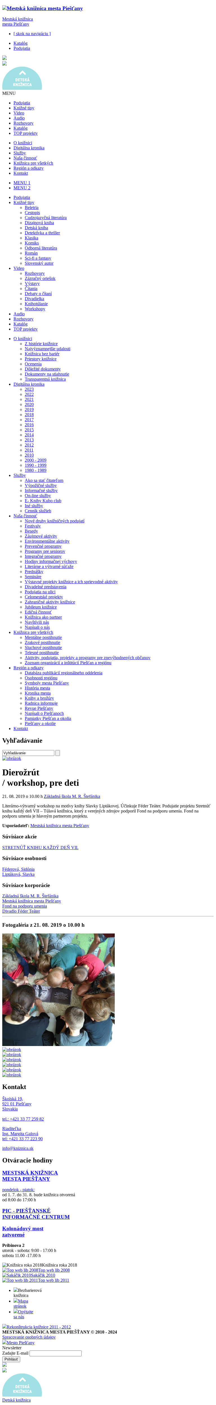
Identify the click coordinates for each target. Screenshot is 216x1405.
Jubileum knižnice (41, 607)
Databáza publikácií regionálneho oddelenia (63, 672)
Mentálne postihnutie (43, 637)
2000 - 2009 (35, 460)
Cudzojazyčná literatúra (46, 217)
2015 (29, 429)
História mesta (37, 688)
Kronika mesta (38, 693)
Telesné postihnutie (42, 652)
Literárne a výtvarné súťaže (49, 566)
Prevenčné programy (43, 546)
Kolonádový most (22, 1228)
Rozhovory (23, 123)
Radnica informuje (41, 703)
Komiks (32, 243)
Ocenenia (33, 364)
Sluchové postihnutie (43, 647)
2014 (29, 434)
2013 (29, 439)
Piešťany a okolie (40, 723)
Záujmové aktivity (41, 536)
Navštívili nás (37, 622)
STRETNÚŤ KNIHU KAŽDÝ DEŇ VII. (40, 847)
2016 (29, 424)
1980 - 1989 (35, 470)
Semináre (33, 576)
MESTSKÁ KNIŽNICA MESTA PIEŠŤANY (30, 1176)
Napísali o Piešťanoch (44, 713)
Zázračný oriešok (40, 278)
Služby (20, 153)
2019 (29, 409)
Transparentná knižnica (45, 379)
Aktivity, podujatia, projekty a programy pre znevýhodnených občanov (87, 657)
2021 (29, 399)
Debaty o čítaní (38, 293)
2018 (29, 414)
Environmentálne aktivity (47, 541)
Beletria (32, 207)
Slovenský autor (39, 263)
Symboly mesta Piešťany (47, 683)
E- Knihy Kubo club (43, 500)
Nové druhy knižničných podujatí (54, 521)
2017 (29, 419)
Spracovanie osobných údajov (29, 1337)
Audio (19, 118)
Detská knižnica (16, 1400)
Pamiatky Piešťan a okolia (48, 718)
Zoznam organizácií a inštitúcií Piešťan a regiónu (68, 662)
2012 (29, 445)
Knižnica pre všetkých (33, 163)
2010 (29, 455)
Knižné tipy (24, 108)
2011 (29, 450)
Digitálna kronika (29, 147)
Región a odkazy (29, 168)
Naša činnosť (25, 158)
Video (19, 113)
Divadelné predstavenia (45, 586)
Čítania (31, 288)
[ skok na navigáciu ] (32, 33)
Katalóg (21, 43)
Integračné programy (43, 556)
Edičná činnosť (38, 612)
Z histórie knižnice (41, 343)
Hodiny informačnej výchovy (51, 561)
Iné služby (34, 505)
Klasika (31, 237)
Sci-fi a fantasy (38, 258)
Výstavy (32, 283)
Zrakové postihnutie (42, 642)
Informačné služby (41, 490)
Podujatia (22, 48)
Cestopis (32, 212)
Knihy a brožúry (39, 698)
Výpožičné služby (41, 485)
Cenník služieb (38, 510)
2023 (29, 389)
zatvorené (13, 1235)
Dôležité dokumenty (43, 369)
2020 (29, 404)
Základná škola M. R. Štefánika (72, 796)
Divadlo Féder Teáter (21, 911)
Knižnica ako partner (43, 617)
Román (31, 253)
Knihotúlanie (36, 303)
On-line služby (38, 495)
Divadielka (34, 298)
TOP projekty (26, 133)
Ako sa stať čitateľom (44, 480)
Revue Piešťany (39, 708)
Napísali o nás (37, 627)
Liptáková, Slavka (18, 874)
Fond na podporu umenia (24, 906)
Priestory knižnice (41, 358)
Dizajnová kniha (39, 222)
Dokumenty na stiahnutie (47, 374)
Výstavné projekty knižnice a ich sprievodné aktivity (71, 581)
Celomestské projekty (44, 596)
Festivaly (33, 526)
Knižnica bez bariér (42, 353)
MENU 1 (22, 182)
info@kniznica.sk (17, 1148)
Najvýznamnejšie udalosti (47, 348)
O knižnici (23, 142)
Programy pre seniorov (45, 551)
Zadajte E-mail (16, 1353)
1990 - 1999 (35, 465)
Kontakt (21, 173)
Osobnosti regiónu (41, 677)
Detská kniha (36, 227)
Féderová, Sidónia (18, 869)
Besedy (31, 531)
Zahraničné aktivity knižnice (50, 602)
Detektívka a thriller (42, 232)
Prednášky (34, 571)
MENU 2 (22, 187)
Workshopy (35, 308)
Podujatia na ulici (40, 591)
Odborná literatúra (41, 248)
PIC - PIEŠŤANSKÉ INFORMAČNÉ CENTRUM (36, 1214)
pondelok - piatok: (18, 1189)
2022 (29, 394)
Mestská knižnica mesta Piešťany (17, 21)
